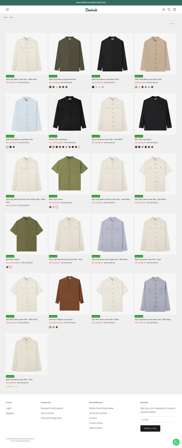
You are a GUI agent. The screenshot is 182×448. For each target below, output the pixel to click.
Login (8, 408)
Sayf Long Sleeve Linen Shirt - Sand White (107, 139)
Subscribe (150, 428)
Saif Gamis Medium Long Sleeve (61, 319)
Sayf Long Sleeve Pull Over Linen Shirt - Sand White (111, 199)
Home (5, 17)
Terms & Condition (98, 413)
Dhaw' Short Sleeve (56, 199)
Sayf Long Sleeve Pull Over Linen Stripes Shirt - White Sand (25, 200)
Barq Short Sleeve (12, 259)
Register (10, 413)
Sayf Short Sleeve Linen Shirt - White (105, 319)
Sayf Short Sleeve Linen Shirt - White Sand (21, 319)
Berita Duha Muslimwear (101, 408)
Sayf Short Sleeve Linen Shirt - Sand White (150, 199)
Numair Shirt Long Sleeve (58, 139)
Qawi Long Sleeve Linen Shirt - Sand (19, 379)
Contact (93, 418)
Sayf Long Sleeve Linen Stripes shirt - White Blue (109, 259)
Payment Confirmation (52, 408)
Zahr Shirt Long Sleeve (143, 139)
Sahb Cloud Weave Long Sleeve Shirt (62, 79)
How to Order (47, 413)
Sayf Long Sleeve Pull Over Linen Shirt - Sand (65, 259)
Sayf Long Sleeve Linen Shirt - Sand (148, 259)
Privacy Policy (96, 423)
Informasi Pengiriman (51, 418)
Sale (11, 17)
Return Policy (96, 428)
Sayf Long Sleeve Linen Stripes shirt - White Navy (153, 319)
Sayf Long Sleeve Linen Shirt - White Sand (21, 79)
